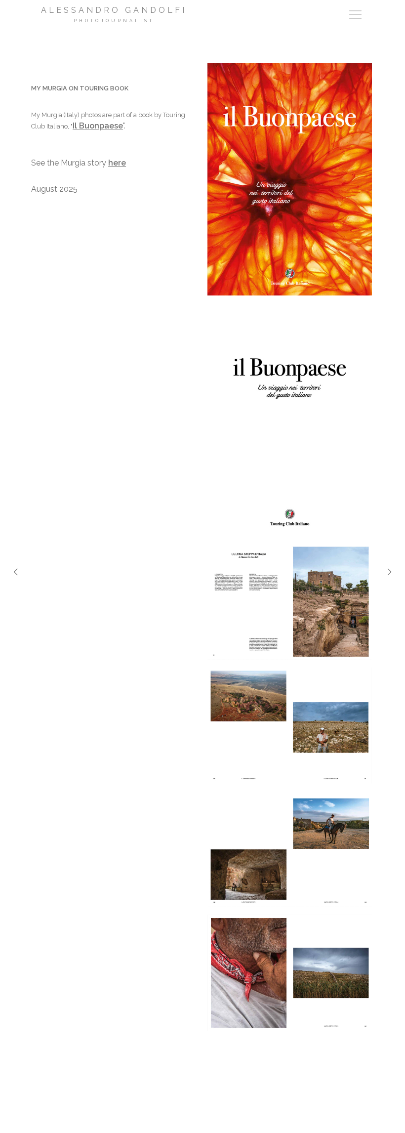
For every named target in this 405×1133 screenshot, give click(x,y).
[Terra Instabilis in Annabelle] (15, 586)
